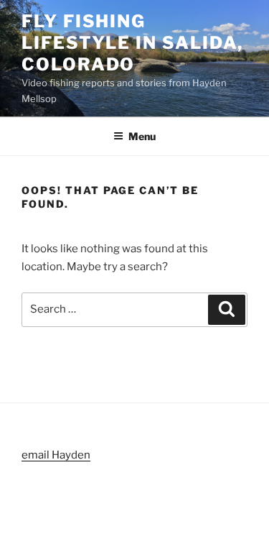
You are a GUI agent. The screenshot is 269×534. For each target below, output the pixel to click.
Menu (142, 136)
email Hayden (56, 454)
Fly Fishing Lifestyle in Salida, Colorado (132, 43)
